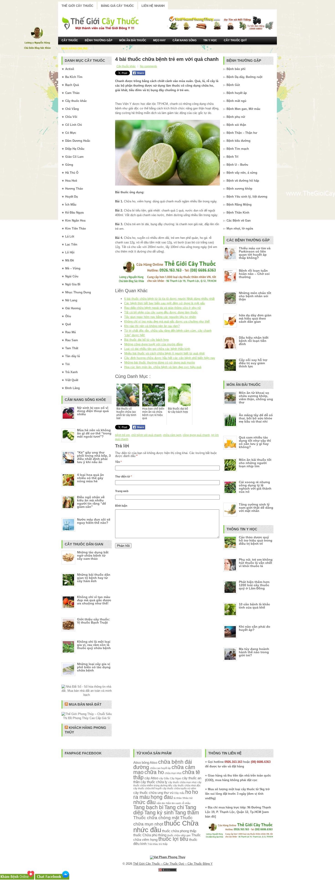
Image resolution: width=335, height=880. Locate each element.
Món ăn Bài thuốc (132, 40)
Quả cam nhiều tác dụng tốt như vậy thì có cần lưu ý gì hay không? (255, 442)
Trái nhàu (152, 844)
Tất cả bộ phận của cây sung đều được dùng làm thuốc (161, 312)
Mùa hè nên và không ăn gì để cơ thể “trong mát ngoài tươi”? (94, 433)
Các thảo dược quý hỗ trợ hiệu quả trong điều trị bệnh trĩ (255, 540)
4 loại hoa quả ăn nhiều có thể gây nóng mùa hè (90, 478)
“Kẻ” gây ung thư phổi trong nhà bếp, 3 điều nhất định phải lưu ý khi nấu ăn (94, 457)
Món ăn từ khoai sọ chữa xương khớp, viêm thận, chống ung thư (256, 397)
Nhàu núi (187, 798)
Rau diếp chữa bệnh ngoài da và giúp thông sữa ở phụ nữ (162, 308)
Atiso (137, 762)
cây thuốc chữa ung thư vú (153, 793)
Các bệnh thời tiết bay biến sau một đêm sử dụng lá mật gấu (164, 303)
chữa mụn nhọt (173, 773)
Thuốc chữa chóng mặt (156, 817)
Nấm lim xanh (173, 803)
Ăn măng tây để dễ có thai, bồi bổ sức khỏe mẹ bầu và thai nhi (256, 418)
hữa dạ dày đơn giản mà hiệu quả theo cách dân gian (255, 318)
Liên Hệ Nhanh (153, 6)
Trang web (121, 491)
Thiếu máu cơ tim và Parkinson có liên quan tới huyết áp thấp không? (255, 253)
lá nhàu (178, 798)
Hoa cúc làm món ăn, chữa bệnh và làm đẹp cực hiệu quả (162, 367)
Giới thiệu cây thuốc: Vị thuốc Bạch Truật (93, 620)
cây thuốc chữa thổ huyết (147, 788)
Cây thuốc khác (126, 66)
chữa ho (154, 772)
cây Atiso (151, 778)
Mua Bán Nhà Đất (85, 704)
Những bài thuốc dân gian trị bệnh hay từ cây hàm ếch (93, 578)
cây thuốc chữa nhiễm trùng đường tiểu (167, 784)
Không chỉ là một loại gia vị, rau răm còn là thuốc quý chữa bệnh (94, 645)
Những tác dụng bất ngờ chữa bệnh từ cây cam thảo (92, 555)
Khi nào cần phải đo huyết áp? (254, 628)
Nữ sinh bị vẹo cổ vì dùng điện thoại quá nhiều (93, 411)
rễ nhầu (186, 803)
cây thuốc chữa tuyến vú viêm (179, 788)
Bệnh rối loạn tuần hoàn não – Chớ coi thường (254, 274)
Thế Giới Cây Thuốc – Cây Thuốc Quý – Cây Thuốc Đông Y (173, 863)
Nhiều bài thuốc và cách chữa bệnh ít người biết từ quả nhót (164, 353)
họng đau (162, 797)
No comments (148, 66)
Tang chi (174, 807)
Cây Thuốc (70, 40)
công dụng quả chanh (196, 435)
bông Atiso (149, 762)
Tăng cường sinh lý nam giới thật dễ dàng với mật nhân (256, 508)
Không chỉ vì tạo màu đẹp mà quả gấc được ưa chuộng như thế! (167, 321)
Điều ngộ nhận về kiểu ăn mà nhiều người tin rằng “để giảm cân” (91, 501)
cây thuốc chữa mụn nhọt (182, 782)
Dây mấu (179, 793)
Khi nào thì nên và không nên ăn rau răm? (152, 326)
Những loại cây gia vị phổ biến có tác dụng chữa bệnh (94, 667)
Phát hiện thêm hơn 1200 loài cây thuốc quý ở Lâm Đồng (254, 585)
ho (188, 792)
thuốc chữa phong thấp (179, 831)
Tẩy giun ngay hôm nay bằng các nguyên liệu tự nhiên (160, 317)
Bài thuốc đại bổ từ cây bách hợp (146, 339)
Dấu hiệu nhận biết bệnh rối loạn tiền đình (253, 341)
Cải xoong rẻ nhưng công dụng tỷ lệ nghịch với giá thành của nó (255, 486)
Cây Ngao (175, 778)
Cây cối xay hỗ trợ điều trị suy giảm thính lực (253, 363)
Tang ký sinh (159, 812)
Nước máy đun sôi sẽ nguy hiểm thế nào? (93, 521)
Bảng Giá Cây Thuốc (117, 6)
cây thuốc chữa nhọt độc (187, 785)
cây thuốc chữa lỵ (154, 782)
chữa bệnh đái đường (162, 764)
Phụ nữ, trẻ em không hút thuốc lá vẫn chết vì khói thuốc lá (256, 563)
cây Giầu (164, 778)
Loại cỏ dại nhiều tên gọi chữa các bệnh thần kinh (157, 349)
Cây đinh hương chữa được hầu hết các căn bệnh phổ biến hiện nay (169, 358)
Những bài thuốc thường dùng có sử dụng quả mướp (159, 362)
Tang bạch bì (148, 807)
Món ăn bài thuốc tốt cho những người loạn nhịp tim (255, 463)
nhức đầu (144, 802)
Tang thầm (187, 812)
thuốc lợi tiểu (173, 839)
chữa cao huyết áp (160, 768)
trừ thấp (163, 844)
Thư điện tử (123, 476)
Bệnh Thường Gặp (98, 40)
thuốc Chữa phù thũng (149, 835)
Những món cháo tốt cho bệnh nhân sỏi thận (255, 296)
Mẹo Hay (159, 40)
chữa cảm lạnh (172, 435)
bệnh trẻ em (122, 435)
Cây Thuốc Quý (235, 40)
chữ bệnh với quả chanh (146, 435)
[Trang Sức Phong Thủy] (167, 283)
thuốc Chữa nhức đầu (165, 826)
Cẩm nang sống (184, 40)
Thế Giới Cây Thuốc (77, 6)
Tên (118, 462)
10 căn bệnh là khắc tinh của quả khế (254, 605)
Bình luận (121, 505)
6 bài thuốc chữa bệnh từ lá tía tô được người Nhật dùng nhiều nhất (169, 298)
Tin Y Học (210, 40)
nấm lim (161, 803)
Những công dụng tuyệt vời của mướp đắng (153, 344)
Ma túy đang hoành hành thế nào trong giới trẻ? (254, 652)
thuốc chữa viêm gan (179, 835)
